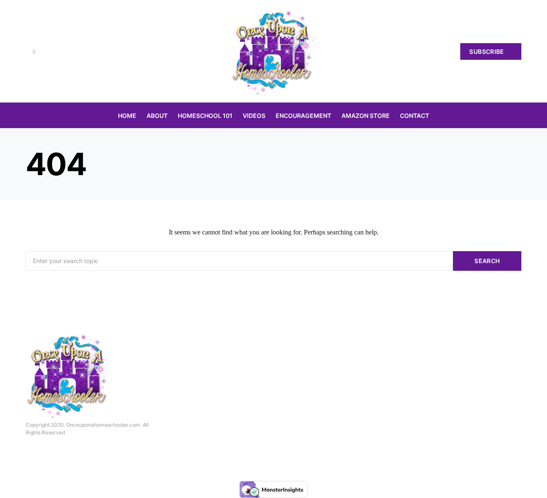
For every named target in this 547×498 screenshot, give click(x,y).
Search (487, 260)
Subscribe (486, 51)
